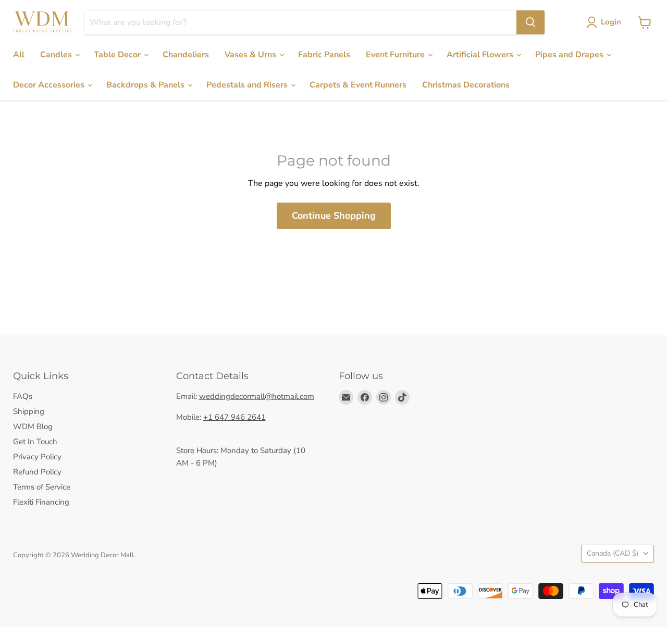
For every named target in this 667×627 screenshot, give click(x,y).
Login (611, 22)
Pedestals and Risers (248, 85)
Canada (612, 553)
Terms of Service (41, 487)
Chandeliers (186, 54)
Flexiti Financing (41, 502)
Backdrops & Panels (146, 85)
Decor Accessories (50, 85)
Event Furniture (396, 54)
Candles (57, 54)
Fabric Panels (324, 54)
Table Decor (118, 54)
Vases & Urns (251, 54)
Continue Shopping (334, 215)
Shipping (28, 411)
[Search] (530, 22)
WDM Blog (33, 426)
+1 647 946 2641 (234, 417)
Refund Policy (37, 472)
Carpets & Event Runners (358, 85)
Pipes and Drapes (570, 54)
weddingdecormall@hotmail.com (256, 396)
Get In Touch (35, 441)
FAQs (22, 396)
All (18, 54)
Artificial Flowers (481, 54)
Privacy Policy (37, 457)
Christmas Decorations (466, 85)
